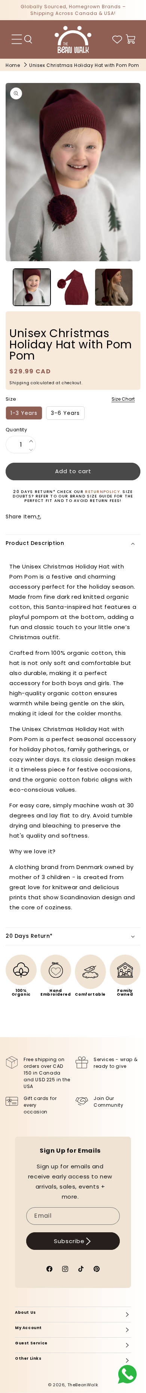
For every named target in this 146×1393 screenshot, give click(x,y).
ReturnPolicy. (103, 491)
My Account (28, 1328)
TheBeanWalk (82, 1385)
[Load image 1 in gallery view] (32, 287)
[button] (28, 39)
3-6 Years (65, 413)
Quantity (16, 429)
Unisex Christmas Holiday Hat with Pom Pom (84, 65)
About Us (25, 1312)
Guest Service (31, 1343)
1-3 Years (23, 413)
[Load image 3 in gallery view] (114, 287)
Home (13, 65)
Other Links (28, 1358)
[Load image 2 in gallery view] (73, 287)
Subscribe (69, 1241)
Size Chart (123, 399)
